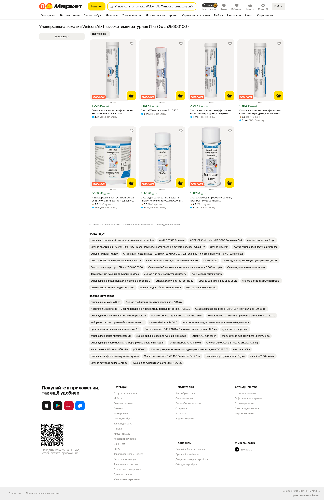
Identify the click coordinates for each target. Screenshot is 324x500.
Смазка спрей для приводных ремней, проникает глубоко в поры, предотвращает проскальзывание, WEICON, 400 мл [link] (211, 199)
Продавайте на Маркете (189, 454)
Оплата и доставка (186, 398)
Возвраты (181, 413)
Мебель (118, 398)
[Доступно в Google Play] (57, 410)
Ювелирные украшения (127, 479)
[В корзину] (131, 96)
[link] (122, 240)
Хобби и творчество (125, 438)
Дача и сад (119, 444)
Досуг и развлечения (125, 393)
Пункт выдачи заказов (247, 408)
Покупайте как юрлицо (188, 403)
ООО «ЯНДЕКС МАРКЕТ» (306, 491)
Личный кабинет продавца (190, 449)
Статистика (15, 493)
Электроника (121, 413)
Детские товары (123, 474)
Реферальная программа (248, 398)
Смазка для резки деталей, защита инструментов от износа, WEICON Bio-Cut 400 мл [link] (162, 199)
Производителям (244, 403)
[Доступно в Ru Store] (80, 410)
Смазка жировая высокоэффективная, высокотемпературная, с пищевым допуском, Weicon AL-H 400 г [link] (211, 112)
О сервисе (181, 408)
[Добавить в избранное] (131, 43)
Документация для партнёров (192, 459)
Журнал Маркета (185, 418)
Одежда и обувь (123, 418)
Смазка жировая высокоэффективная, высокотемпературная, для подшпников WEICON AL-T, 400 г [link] (113, 112)
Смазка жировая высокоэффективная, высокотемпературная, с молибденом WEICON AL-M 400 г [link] (260, 112)
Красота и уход (122, 433)
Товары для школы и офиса (128, 454)
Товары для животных (126, 464)
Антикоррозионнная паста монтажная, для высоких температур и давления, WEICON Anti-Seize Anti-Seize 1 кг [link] (113, 199)
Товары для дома (123, 423)
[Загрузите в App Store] (46, 410)
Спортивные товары (125, 459)
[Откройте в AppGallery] (69, 410)
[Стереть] (192, 6)
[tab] (48, 15)
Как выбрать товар (186, 393)
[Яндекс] (316, 495)
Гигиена (118, 408)
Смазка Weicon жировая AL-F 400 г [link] (160, 110)
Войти (278, 6)
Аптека (118, 428)
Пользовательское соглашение (43, 493)
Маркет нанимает (244, 413)
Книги (117, 449)
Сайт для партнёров (186, 464)
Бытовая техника (123, 403)
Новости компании (245, 393)
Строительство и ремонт (127, 469)
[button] (100, 34)
